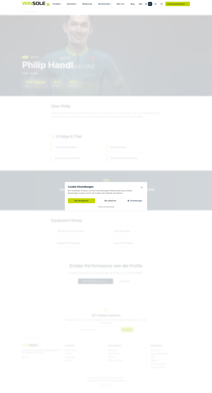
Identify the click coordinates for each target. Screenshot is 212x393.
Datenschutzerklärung (106, 207)
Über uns (120, 4)
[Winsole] (36, 4)
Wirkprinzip (87, 4)
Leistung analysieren (176, 4)
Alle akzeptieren (81, 201)
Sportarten (71, 4)
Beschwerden (104, 4)
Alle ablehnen (110, 201)
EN (156, 4)
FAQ (140, 4)
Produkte (56, 4)
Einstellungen (136, 201)
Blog (132, 4)
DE (150, 4)
